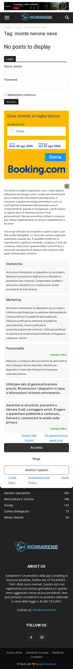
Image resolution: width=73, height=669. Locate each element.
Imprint (65, 477)
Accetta (37, 447)
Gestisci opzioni (36, 470)
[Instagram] (42, 637)
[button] (67, 186)
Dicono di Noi (14, 652)
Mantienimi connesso (22, 95)
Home (7, 27)
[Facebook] (31, 638)
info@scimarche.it (44, 610)
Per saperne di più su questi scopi (56, 438)
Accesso (11, 101)
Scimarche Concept (37, 652)
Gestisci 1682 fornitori (29, 438)
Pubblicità (57, 652)
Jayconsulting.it (47, 664)
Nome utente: (13, 66)
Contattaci (36, 657)
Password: (11, 79)
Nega (36, 459)
